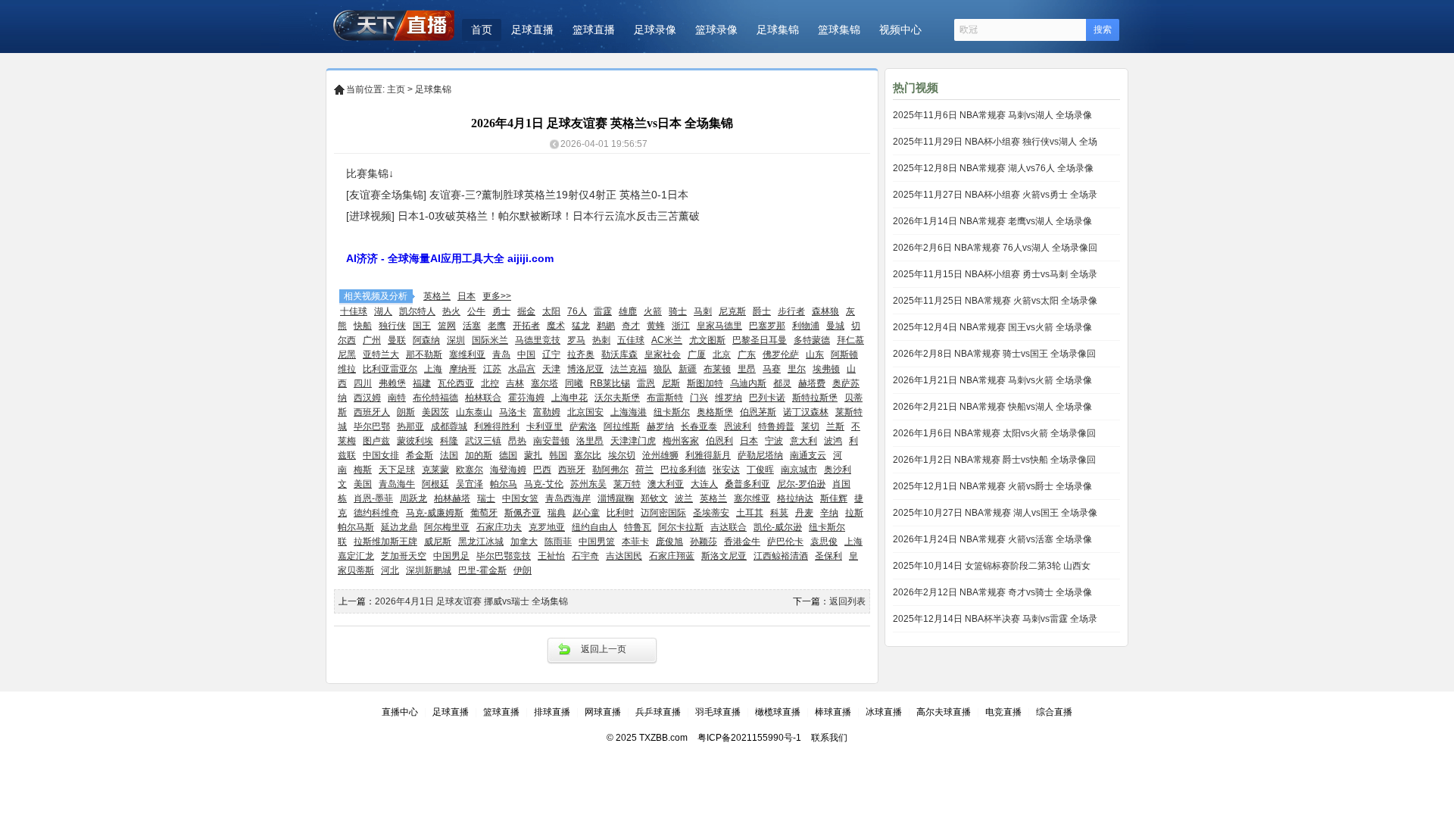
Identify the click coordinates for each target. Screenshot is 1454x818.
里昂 (747, 369)
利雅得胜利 (497, 426)
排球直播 (552, 712)
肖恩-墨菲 (373, 498)
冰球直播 (884, 712)
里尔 (797, 369)
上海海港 (628, 412)
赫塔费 (811, 383)
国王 (422, 325)
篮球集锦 (839, 29)
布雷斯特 (665, 397)
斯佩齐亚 (522, 512)
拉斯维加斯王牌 (385, 541)
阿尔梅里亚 (447, 527)
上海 (433, 369)
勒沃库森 (619, 354)
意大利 (803, 441)
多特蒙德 (812, 340)
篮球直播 (594, 29)
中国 (526, 354)
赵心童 (586, 512)
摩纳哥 (462, 369)
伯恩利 (719, 441)
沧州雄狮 (660, 455)
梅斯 (363, 469)
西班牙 (571, 469)
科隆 (449, 441)
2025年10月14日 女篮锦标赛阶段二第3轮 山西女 (991, 565)
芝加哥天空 (403, 556)
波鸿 (833, 441)
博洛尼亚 (585, 369)
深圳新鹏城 (428, 570)
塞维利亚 (467, 354)
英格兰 (437, 296)
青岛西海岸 (568, 498)
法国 (449, 455)
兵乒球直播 (658, 712)
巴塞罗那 (767, 325)
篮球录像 (716, 29)
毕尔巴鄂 (372, 426)
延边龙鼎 (399, 527)
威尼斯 (437, 541)
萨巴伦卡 (785, 541)
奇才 (631, 325)
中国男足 (451, 556)
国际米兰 (490, 340)
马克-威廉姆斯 (434, 512)
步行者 (791, 311)
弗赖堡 (392, 383)
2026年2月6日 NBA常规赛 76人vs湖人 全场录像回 (995, 247)
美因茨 (435, 412)
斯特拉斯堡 (815, 397)
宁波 (774, 441)
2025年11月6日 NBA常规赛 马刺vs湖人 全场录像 (992, 115)
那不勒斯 (424, 354)
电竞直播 (1003, 712)
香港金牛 (742, 541)
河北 (390, 570)
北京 (722, 354)
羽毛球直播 (718, 712)
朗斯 (406, 412)
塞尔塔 (544, 383)
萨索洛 (583, 426)
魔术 (556, 325)
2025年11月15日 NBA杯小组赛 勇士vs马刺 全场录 (995, 274)
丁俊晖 (760, 469)
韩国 (558, 455)
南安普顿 (551, 441)
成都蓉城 (449, 426)
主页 (396, 89)
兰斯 (835, 426)
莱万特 (627, 484)
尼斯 (671, 383)
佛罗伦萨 (781, 354)
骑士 (678, 311)
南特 (397, 397)
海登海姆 (508, 469)
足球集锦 (778, 29)
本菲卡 (635, 541)
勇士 (501, 311)
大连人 (704, 484)
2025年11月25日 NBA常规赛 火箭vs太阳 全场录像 (995, 300)
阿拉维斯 (622, 426)
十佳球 (353, 311)
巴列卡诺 (767, 397)
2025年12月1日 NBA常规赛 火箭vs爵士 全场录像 (992, 486)
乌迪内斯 (748, 383)
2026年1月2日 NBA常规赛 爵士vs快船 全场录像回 (994, 459)
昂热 (517, 441)
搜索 (1103, 29)
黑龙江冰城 (481, 541)
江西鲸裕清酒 (781, 556)
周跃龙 (413, 498)
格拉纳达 (795, 498)
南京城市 (799, 469)
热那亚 (410, 426)
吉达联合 (728, 527)
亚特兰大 (381, 354)
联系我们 (829, 737)
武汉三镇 (483, 441)
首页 (481, 29)
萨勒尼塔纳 (760, 455)
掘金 (526, 311)
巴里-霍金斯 (482, 570)
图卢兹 (376, 441)
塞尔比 (587, 455)
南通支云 (808, 455)
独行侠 (392, 325)
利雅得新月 (708, 455)
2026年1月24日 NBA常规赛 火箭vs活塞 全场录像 (992, 539)
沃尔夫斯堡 (617, 397)
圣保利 (828, 556)
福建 (422, 383)
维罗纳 (728, 397)
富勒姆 (546, 412)
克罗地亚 (547, 527)
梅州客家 (681, 441)
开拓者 (526, 325)
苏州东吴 (588, 484)
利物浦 (805, 325)
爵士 (762, 311)
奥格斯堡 (715, 412)
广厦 (697, 354)
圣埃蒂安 (711, 512)
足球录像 (655, 29)
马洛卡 (512, 412)
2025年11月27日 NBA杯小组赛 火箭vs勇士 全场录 (995, 194)
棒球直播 (833, 712)
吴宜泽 (469, 484)
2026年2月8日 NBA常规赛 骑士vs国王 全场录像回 (994, 353)
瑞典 (557, 512)
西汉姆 (367, 397)
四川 (363, 383)
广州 (372, 340)
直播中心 (400, 712)
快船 (363, 325)
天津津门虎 (633, 441)
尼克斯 (732, 311)
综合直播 (1054, 712)
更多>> (496, 296)
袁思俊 (824, 541)
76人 (577, 311)
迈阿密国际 (663, 512)
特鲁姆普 (776, 426)
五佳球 (630, 340)
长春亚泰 (699, 426)
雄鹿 (628, 311)
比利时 (620, 512)
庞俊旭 (669, 541)
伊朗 (522, 570)
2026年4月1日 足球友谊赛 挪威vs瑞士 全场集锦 (471, 601)
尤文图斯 (707, 340)
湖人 (383, 311)
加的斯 (478, 455)
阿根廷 (435, 484)
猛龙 (581, 325)
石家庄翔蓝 (671, 556)
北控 (490, 383)
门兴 (699, 397)
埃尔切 (621, 455)
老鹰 (497, 325)
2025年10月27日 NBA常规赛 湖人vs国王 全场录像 (995, 512)
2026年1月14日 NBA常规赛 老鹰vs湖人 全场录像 (992, 221)
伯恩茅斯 (758, 412)
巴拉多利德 (683, 469)
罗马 (576, 340)
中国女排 (381, 455)
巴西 (542, 469)
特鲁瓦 (637, 527)
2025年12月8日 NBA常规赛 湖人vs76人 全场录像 (993, 168)
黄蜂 (656, 325)
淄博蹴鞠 (616, 498)
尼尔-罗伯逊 (801, 484)
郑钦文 (654, 498)
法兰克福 (628, 369)
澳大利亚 (665, 484)
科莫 (779, 512)
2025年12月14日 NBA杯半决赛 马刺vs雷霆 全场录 (995, 619)
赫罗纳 (660, 426)
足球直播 (532, 29)
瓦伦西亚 (456, 383)
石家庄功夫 (499, 527)
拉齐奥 (580, 354)
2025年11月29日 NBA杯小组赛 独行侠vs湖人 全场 (995, 141)
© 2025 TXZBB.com (647, 737)
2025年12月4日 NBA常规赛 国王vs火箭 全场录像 (992, 327)
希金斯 (419, 455)
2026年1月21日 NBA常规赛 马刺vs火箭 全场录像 (992, 380)
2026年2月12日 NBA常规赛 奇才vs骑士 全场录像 (992, 592)
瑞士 (486, 498)
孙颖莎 (703, 541)
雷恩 (646, 383)
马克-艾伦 (543, 484)
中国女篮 (520, 498)
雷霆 (603, 311)
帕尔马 (503, 484)
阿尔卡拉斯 (681, 527)
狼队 (663, 369)
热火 (451, 311)
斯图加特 (705, 383)
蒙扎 (533, 455)
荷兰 (644, 469)
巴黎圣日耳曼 (759, 340)
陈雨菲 (558, 541)
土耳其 (749, 512)
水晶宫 (521, 369)
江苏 (492, 369)
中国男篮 (597, 541)
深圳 (456, 340)
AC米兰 (666, 340)
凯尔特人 (417, 311)
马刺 (703, 311)
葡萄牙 (484, 512)
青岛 (501, 354)
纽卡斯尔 (672, 412)
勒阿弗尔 (610, 469)
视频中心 (900, 29)
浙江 (681, 325)
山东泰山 (474, 412)
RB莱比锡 (610, 383)
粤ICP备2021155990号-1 (749, 737)
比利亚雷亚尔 (390, 369)
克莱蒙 (435, 469)
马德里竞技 (537, 340)
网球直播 (603, 712)
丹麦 (804, 512)
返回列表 (847, 601)
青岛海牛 (397, 484)
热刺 (601, 340)
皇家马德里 (719, 325)
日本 (466, 296)
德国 (508, 455)
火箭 (653, 311)
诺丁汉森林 (805, 412)
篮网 (447, 325)
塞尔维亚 (752, 498)
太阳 (551, 311)
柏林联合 (483, 397)
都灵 (782, 383)
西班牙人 (372, 412)
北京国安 (585, 412)
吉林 (515, 383)
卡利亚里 (544, 426)
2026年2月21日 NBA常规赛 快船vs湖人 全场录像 (992, 406)
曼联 (397, 340)
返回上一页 (603, 649)
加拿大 (524, 541)
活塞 (472, 325)
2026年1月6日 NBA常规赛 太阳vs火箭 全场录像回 (994, 433)
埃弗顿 (826, 369)
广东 (747, 354)
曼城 (835, 325)
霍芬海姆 (526, 397)
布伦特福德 (435, 397)
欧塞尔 (469, 469)
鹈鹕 (606, 325)
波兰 (684, 498)
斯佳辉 (833, 498)
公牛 (476, 311)
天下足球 (397, 469)
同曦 (574, 383)
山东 (815, 354)
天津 (551, 369)
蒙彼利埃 (415, 441)
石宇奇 (585, 556)
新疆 (688, 369)
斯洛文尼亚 (724, 556)
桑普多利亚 (747, 484)
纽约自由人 (594, 527)
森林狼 (825, 311)
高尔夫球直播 (943, 712)
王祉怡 (551, 556)
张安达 (726, 469)
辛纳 (829, 512)
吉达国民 (624, 556)
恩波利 (737, 426)
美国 (363, 484)
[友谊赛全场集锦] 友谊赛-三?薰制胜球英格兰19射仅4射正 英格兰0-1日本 (517, 195)
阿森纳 (426, 340)
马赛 (772, 369)
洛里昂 (590, 441)
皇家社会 (662, 354)
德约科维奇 (376, 512)
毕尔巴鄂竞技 (503, 556)
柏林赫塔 (452, 498)
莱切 (810, 426)
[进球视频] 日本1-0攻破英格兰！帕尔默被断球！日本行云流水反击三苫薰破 (523, 216)
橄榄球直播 (777, 712)
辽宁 (551, 354)
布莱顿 (717, 369)
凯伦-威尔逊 (778, 527)
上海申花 (569, 397)
